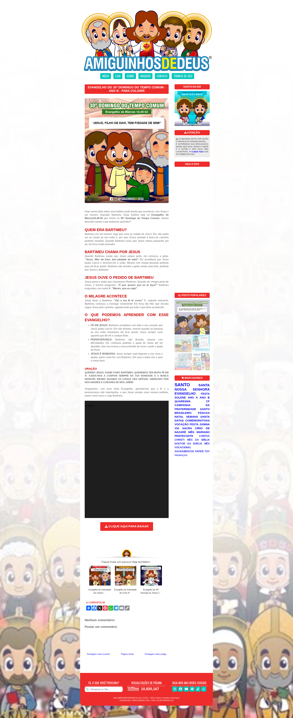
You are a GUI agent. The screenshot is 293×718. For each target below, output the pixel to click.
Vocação (182, 424)
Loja (118, 76)
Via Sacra (183, 428)
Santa (204, 385)
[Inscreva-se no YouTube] (186, 689)
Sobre (130, 76)
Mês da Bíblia (198, 439)
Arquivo (145, 76)
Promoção (181, 455)
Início (105, 76)
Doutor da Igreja (188, 443)
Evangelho (185, 393)
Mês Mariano (199, 432)
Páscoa (204, 412)
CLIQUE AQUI (197, 152)
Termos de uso (183, 76)
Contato (162, 76)
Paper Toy (202, 451)
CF (208, 401)
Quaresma (183, 401)
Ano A (193, 397)
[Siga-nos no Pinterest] (192, 689)
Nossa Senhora (192, 389)
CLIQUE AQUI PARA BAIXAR (128, 526)
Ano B (205, 397)
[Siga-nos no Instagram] (174, 689)
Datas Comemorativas (192, 420)
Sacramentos (184, 451)
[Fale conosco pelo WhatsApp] (203, 689)
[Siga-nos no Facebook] (180, 689)
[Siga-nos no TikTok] (198, 689)
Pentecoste (184, 435)
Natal (179, 416)
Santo (182, 384)
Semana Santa (198, 416)
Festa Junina (200, 424)
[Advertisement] (126, 539)
